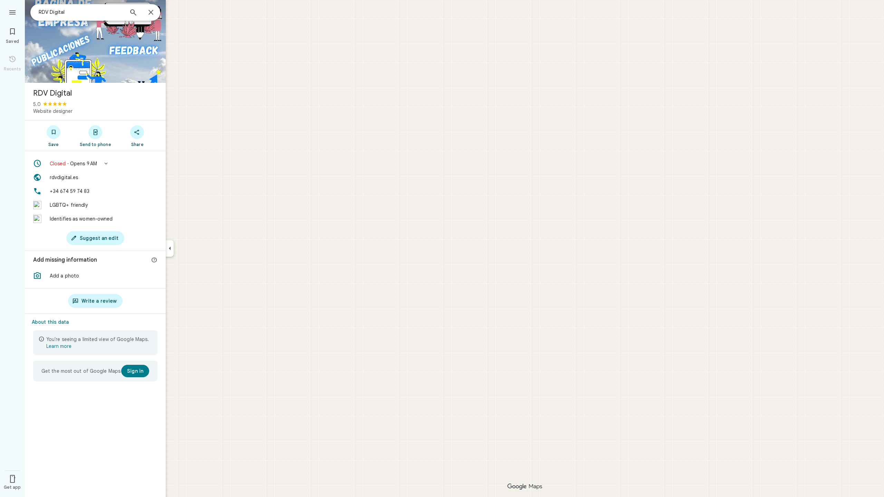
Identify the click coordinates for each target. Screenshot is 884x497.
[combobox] (81, 12)
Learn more (58, 346)
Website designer (53, 111)
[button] (95, 163)
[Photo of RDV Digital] (95, 41)
